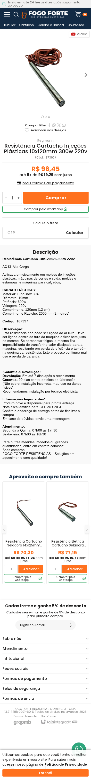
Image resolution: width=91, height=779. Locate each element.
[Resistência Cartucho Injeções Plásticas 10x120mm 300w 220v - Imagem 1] (45, 74)
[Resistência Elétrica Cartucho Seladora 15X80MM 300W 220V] (68, 533)
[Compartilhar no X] (59, 125)
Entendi (45, 772)
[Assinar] (71, 625)
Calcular (74, 232)
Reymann (45, 140)
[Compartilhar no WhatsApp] (54, 125)
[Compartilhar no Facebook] (49, 125)
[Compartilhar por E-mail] (64, 125)
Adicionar (31, 569)
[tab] (42, 116)
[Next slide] (85, 74)
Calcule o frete (45, 223)
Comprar (55, 198)
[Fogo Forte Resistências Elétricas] (44, 14)
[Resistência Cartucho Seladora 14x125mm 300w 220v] (24, 533)
